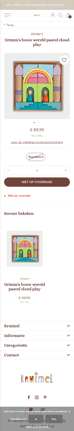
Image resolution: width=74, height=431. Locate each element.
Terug (10, 25)
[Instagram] (37, 397)
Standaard (35, 157)
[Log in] (52, 15)
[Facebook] (29, 397)
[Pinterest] (45, 397)
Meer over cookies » (38, 426)
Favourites (64, 60)
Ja (36, 418)
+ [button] (66, 170)
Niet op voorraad (37, 182)
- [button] (8, 170)
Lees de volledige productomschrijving (37, 142)
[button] (7, 15)
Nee (54, 418)
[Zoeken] (60, 15)
